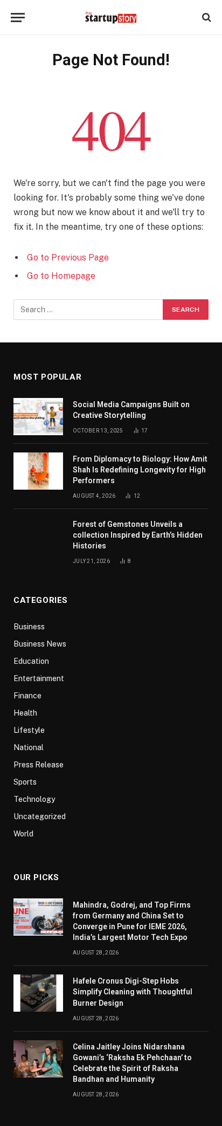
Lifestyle (29, 730)
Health (25, 713)
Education (31, 661)
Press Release (38, 764)
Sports (25, 782)
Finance (27, 695)
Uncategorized (39, 816)
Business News (39, 644)
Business (29, 626)
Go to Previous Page (68, 257)
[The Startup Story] (111, 17)
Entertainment (38, 678)
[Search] (205, 17)
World (23, 833)
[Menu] (18, 17)
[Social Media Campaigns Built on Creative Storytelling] (38, 416)
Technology (34, 799)
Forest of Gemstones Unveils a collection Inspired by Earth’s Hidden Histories (138, 535)
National (28, 747)
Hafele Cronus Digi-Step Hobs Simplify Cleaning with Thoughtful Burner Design (132, 992)
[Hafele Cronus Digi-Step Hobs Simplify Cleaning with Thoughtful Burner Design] (38, 993)
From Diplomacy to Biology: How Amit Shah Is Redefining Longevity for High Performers (140, 470)
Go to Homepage (61, 276)
